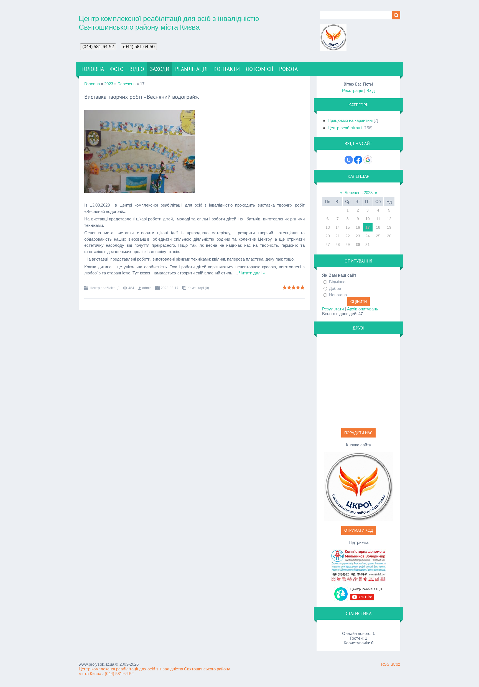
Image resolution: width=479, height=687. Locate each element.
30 (358, 244)
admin (147, 288)
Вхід (370, 90)
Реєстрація (352, 90)
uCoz (395, 664)
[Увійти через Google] (367, 159)
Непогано (338, 294)
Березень (127, 83)
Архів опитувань (362, 309)
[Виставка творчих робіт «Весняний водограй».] (139, 191)
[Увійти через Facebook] (358, 160)
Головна (92, 83)
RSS (385, 664)
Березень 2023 (359, 192)
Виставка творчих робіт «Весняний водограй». (141, 97)
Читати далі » (252, 273)
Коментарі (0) (198, 288)
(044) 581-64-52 (119, 673)
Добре (335, 288)
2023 (108, 83)
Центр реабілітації (104, 288)
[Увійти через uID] (349, 160)
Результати (333, 309)
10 (367, 219)
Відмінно (337, 281)
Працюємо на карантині (350, 120)
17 (367, 227)
